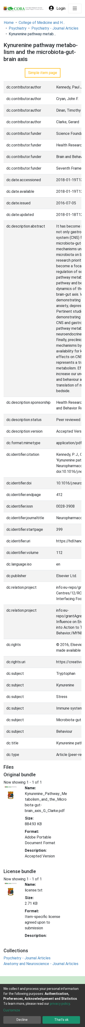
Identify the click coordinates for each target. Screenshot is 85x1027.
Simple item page (42, 72)
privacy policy (60, 1003)
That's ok (61, 1020)
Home (9, 22)
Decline (22, 1020)
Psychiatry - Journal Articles (54, 28)
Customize (11, 1010)
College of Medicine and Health (42, 22)
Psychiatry (17, 28)
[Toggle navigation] (74, 8)
